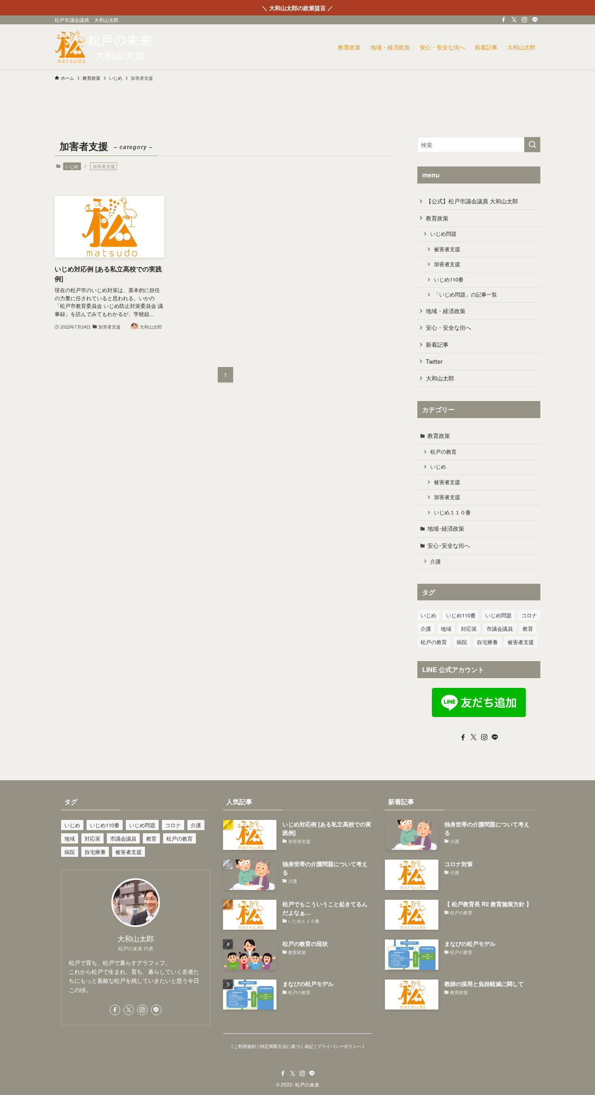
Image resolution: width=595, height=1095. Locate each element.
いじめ (72, 166)
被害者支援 (447, 249)
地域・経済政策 (445, 311)
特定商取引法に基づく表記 (286, 1046)
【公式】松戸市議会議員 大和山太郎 (472, 201)
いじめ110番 (448, 279)
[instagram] (524, 19)
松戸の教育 (443, 451)
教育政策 (437, 218)
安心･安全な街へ (448, 545)
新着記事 (437, 344)
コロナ (529, 615)
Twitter (434, 361)
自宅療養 (487, 642)
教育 (528, 628)
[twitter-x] (514, 19)
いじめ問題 (443, 233)
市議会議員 (500, 628)
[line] (535, 19)
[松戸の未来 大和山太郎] (104, 47)
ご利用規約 (245, 1046)
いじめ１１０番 (452, 512)
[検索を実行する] (532, 144)
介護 (435, 561)
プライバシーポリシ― (339, 1046)
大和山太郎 (440, 378)
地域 (446, 628)
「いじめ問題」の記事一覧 (465, 294)
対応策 (469, 628)
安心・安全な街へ (448, 327)
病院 (462, 642)
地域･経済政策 (445, 528)
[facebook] (503, 19)
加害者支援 (447, 264)
